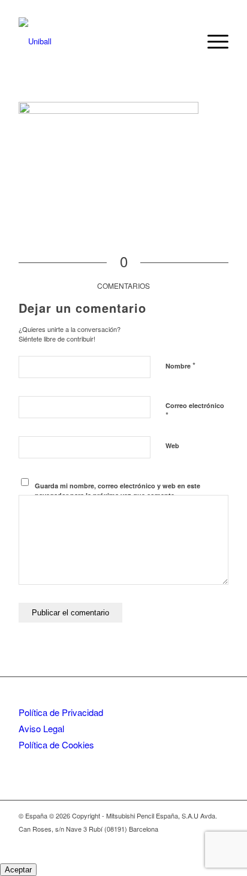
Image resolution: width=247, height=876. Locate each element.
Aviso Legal (41, 728)
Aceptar (18, 869)
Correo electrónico (194, 411)
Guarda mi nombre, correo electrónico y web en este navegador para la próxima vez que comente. (117, 490)
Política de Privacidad (61, 712)
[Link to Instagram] (201, 841)
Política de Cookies (56, 744)
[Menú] (211, 41)
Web (172, 445)
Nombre (180, 365)
